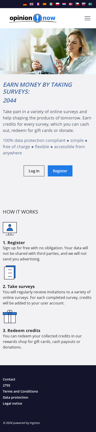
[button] (87, 18)
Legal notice (12, 403)
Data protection (15, 397)
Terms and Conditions (20, 391)
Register (60, 170)
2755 (6, 385)
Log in (34, 170)
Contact (9, 379)
